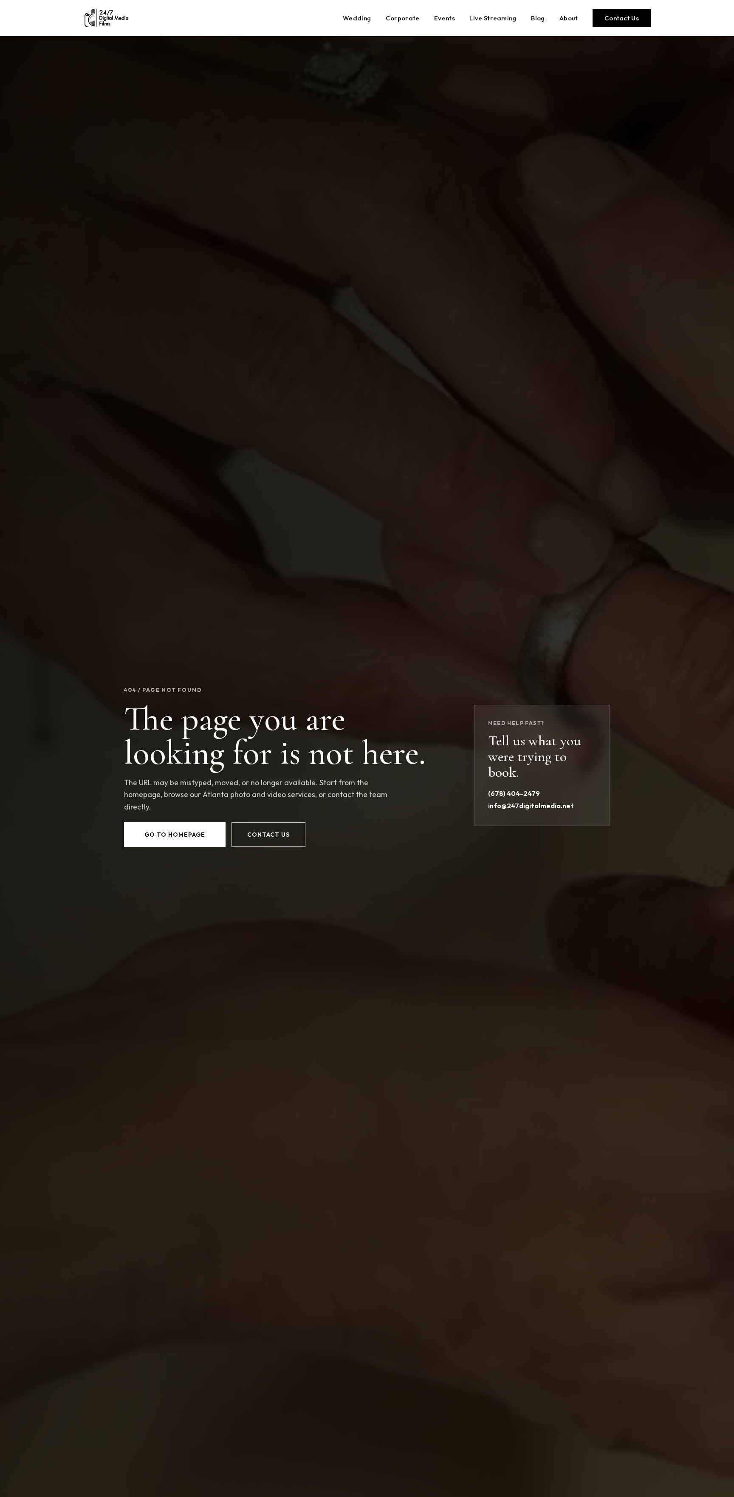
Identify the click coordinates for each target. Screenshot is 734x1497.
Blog (538, 18)
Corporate (403, 18)
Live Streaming (492, 18)
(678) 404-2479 (514, 793)
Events (444, 18)
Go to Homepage (174, 834)
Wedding (357, 18)
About (568, 18)
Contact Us (621, 18)
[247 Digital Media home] (106, 18)
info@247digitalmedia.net (531, 805)
